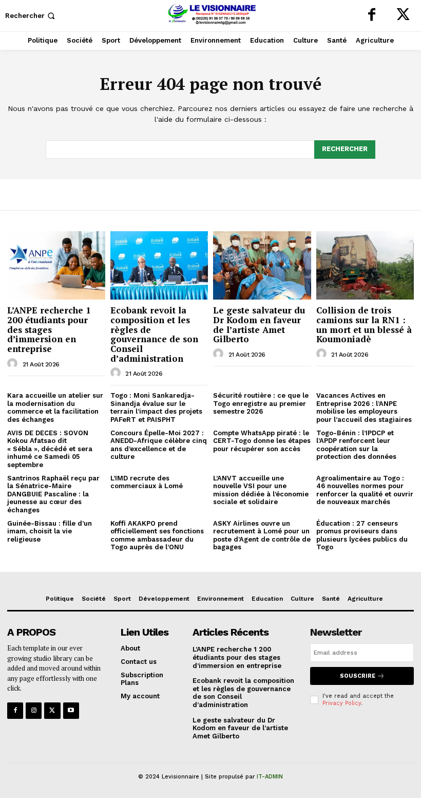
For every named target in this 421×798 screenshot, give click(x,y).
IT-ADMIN (270, 776)
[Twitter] (403, 15)
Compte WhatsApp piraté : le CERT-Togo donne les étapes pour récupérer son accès (262, 441)
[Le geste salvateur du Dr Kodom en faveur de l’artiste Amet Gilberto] (262, 265)
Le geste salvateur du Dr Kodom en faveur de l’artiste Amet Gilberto (259, 324)
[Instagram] (34, 710)
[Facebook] (372, 15)
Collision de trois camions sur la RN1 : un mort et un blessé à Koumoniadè (364, 324)
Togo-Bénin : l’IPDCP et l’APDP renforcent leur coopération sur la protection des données (356, 445)
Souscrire (357, 676)
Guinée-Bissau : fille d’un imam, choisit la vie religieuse (49, 531)
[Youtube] (71, 710)
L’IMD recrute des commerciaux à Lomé (146, 482)
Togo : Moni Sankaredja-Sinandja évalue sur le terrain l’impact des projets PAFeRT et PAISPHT (156, 407)
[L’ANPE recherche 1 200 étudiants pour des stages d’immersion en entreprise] (56, 265)
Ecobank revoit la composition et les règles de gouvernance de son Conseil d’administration (154, 334)
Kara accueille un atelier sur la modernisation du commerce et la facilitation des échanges (55, 407)
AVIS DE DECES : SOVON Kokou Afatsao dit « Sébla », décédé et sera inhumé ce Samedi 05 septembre (49, 449)
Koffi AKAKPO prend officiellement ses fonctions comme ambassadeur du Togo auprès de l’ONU (157, 535)
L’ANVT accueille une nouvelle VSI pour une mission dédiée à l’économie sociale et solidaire (261, 490)
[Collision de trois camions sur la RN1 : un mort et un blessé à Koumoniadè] (365, 265)
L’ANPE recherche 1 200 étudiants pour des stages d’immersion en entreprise (49, 329)
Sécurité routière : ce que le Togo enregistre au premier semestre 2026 (261, 403)
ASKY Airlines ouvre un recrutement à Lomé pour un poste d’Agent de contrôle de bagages (262, 535)
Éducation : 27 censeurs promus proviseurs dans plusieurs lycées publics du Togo (362, 535)
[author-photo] (14, 363)
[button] (31, 16)
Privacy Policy (341, 703)
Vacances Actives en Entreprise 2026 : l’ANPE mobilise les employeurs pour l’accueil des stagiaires (364, 407)
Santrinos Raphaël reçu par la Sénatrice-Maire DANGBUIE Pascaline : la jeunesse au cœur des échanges (53, 494)
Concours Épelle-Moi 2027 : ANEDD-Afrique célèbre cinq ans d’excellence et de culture (158, 445)
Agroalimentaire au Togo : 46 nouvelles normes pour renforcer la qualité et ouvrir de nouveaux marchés (364, 490)
